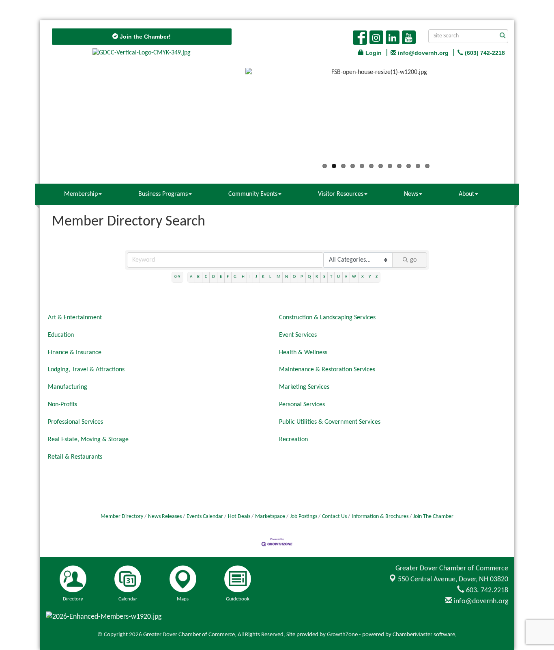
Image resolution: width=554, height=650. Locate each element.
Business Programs (163, 194)
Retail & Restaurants (75, 457)
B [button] (198, 277)
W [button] (354, 277)
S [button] (324, 277)
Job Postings (303, 516)
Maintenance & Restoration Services (327, 369)
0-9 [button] (177, 277)
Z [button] (377, 277)
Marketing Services (304, 387)
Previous (233, 116)
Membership (81, 194)
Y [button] (370, 277)
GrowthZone (342, 635)
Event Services (298, 335)
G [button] (235, 277)
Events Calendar (205, 516)
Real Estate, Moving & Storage (88, 439)
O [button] (294, 277)
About (466, 194)
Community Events (252, 194)
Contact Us (334, 516)
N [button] (286, 277)
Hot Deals (239, 516)
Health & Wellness (303, 352)
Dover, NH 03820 (453, 579)
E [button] (221, 277)
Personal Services (302, 404)
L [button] (270, 277)
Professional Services (75, 422)
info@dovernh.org (480, 601)
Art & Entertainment (75, 317)
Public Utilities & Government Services (329, 422)
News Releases (165, 516)
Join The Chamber (433, 516)
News (411, 194)
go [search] (413, 260)
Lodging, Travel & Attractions (86, 369)
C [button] (206, 277)
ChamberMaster (412, 635)
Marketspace (270, 516)
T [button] (331, 277)
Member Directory (122, 516)
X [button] (362, 277)
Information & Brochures (380, 516)
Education (61, 335)
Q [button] (309, 277)
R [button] (317, 277)
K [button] (263, 277)
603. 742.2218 (486, 590)
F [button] (228, 277)
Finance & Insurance (74, 352)
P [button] (302, 277)
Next (519, 116)
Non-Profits (62, 404)
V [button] (346, 277)
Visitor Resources (340, 194)
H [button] (243, 277)
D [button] (213, 277)
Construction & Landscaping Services (327, 317)
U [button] (338, 277)
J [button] (256, 277)
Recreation (293, 439)
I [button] (250, 277)
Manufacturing (67, 387)
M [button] (278, 277)
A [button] (191, 277)
